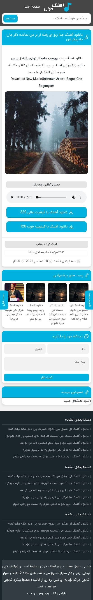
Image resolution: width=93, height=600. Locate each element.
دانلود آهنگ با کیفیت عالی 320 (43, 212)
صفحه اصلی (32, 7)
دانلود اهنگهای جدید (77, 401)
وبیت (31, 593)
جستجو (10, 18)
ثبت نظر (46, 377)
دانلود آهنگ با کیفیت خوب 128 (44, 226)
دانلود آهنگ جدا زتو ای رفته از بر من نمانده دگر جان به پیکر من (45, 37)
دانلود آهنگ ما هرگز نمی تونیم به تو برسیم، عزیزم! (55, 450)
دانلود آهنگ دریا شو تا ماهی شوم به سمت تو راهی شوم (51, 456)
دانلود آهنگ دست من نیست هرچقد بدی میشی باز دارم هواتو (48, 436)
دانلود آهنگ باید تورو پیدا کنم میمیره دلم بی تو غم (54, 443)
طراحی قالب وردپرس (51, 593)
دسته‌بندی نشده (65, 261)
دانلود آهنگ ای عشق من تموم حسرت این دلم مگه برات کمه (48, 429)
